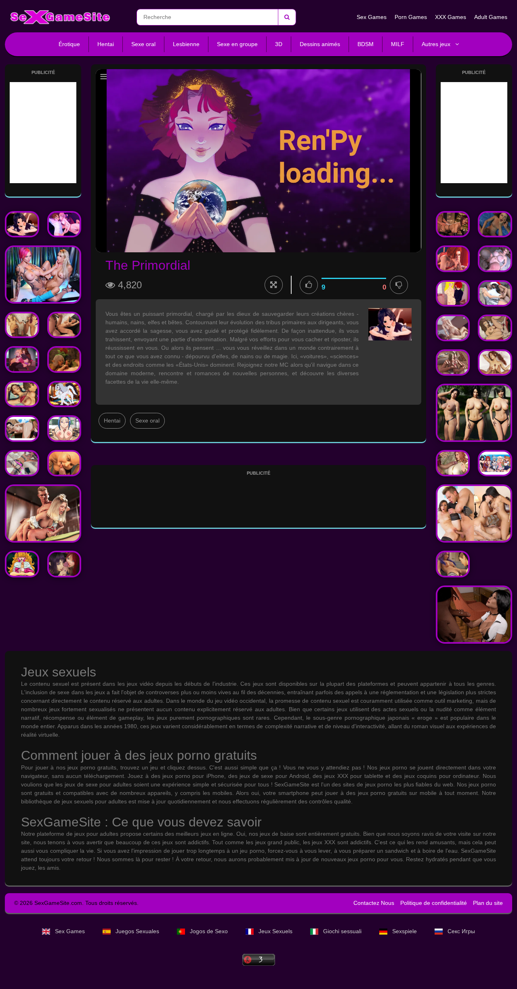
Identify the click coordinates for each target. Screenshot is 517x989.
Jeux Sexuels (275, 931)
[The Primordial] (22, 224)
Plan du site (488, 903)
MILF (397, 44)
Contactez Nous (373, 903)
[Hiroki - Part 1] (22, 463)
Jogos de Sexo (208, 931)
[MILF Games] (453, 362)
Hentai (105, 44)
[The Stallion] (43, 274)
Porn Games (411, 17)
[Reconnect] (495, 224)
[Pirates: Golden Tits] (495, 328)
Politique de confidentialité (433, 903)
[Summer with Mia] (22, 325)
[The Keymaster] (22, 394)
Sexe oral (143, 44)
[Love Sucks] (22, 359)
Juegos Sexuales (137, 931)
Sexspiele (404, 931)
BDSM (365, 44)
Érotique (69, 44)
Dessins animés (320, 44)
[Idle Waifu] (495, 463)
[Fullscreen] (274, 285)
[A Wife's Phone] (474, 513)
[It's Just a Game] (43, 513)
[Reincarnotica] (453, 258)
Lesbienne (186, 44)
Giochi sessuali (342, 931)
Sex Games (372, 17)
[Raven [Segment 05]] (474, 413)
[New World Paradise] (22, 564)
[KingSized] (453, 463)
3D (278, 44)
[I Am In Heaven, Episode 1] (474, 614)
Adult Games (490, 17)
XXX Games (450, 17)
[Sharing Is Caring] (453, 293)
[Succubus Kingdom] (64, 224)
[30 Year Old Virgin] (64, 564)
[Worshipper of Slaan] (495, 258)
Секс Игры (460, 931)
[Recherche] (287, 17)
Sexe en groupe (237, 44)
